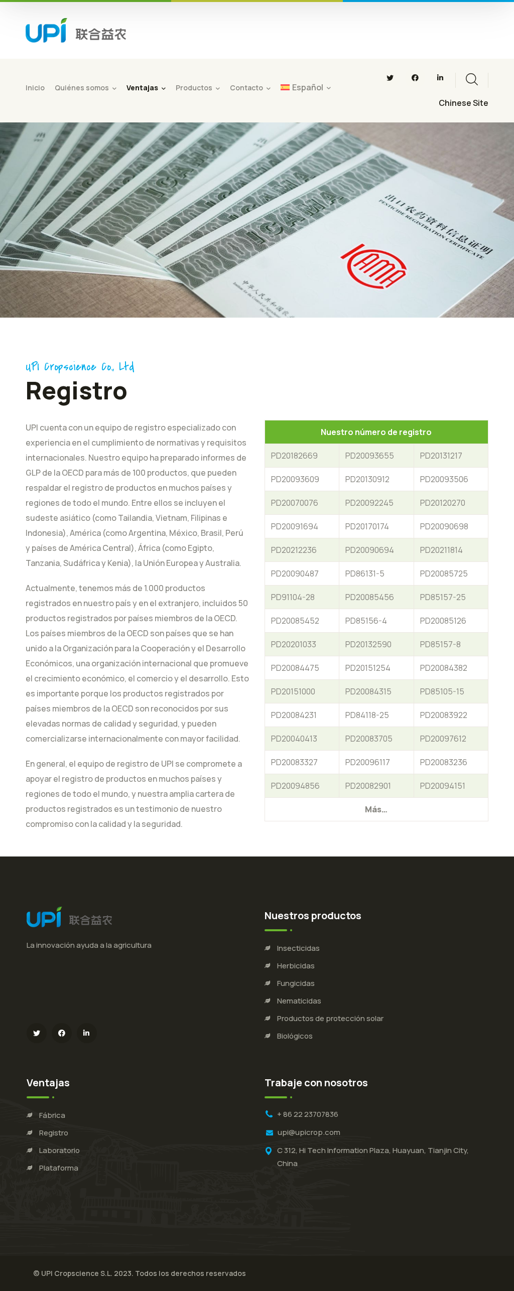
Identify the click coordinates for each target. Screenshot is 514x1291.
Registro (53, 1132)
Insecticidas (298, 948)
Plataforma (58, 1168)
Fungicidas (296, 983)
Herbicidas (296, 965)
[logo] (76, 29)
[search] (472, 79)
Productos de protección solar (330, 1018)
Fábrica (52, 1115)
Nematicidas (299, 1000)
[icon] (390, 78)
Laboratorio (59, 1150)
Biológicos (295, 1036)
